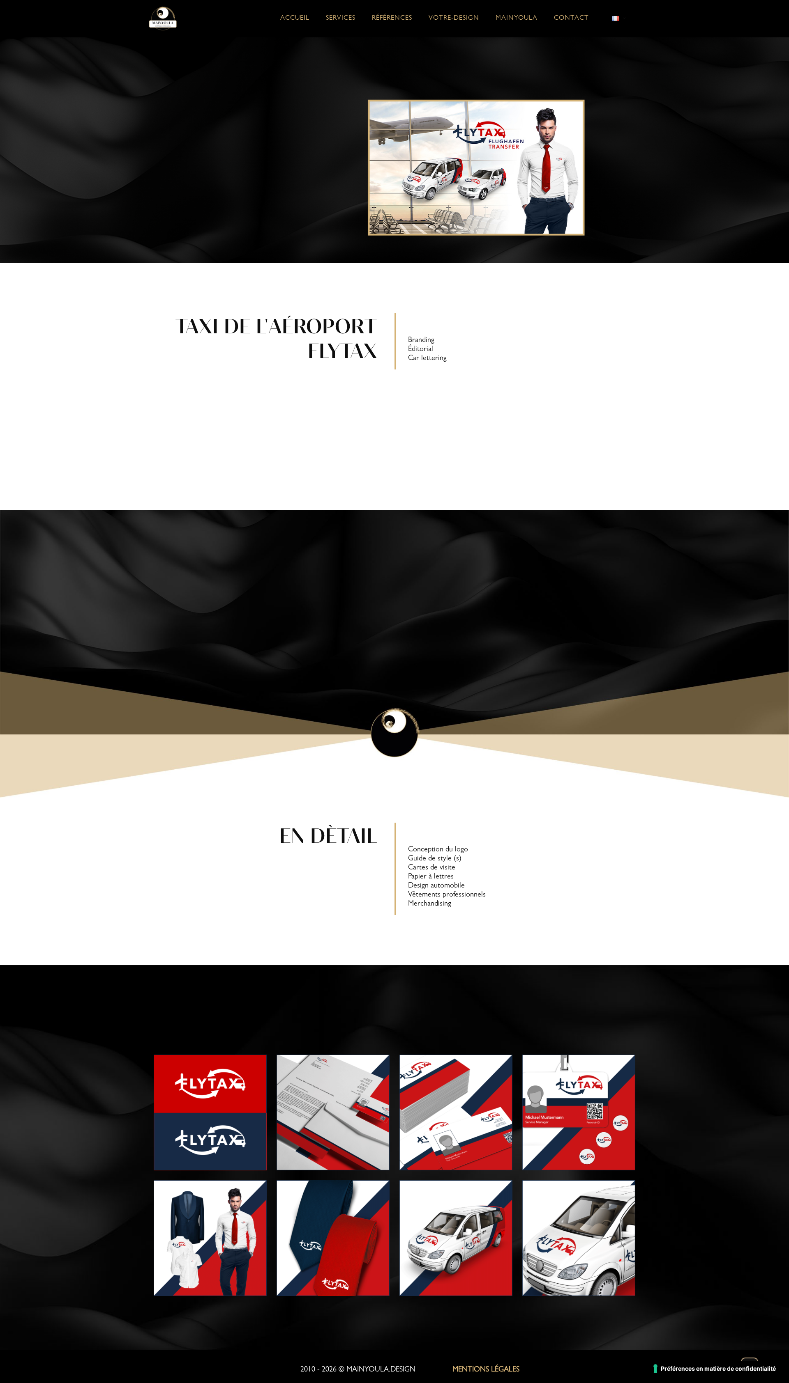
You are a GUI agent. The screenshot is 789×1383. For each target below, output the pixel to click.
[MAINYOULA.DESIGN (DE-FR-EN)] (163, 18)
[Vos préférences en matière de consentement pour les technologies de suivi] (715, 1368)
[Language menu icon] (618, 18)
